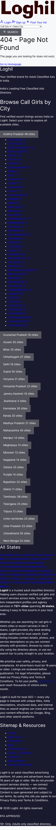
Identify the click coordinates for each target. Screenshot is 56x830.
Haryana (44, 558)
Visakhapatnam (19, 317)
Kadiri (13, 202)
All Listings (14, 741)
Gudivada (16, 179)
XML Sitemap (16, 760)
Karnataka (21, 566)
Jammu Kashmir (34, 562)
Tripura (41, 578)
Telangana (30, 578)
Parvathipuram (19, 258)
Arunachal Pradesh (33, 554)
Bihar (3, 558)
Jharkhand (7, 566)
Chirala (14, 159)
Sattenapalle (18, 281)
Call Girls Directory (19, 764)
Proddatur (16, 262)
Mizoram (6, 574)
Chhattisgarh (15, 558)
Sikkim (4, 578)
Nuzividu (15, 246)
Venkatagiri (17, 305)
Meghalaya (45, 570)
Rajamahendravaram (23, 270)
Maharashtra (19, 570)
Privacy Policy (16, 748)
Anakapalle (17, 139)
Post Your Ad (16, 737)
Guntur (14, 191)
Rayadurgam (18, 273)
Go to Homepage (10, 64)
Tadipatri (15, 293)
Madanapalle (18, 222)
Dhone (14, 171)
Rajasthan (50, 574)
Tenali (13, 297)
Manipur (33, 570)
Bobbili (14, 155)
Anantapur (16, 143)
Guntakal (15, 187)
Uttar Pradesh (22, 582)
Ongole (14, 250)
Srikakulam (17, 285)
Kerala (32, 566)
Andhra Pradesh (10, 554)
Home (11, 733)
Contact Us (15, 756)
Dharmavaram (19, 167)
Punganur (16, 266)
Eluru (13, 175)
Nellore (14, 242)
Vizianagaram (18, 321)
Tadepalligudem (20, 289)
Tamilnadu (16, 578)
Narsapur (15, 238)
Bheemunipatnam (21, 147)
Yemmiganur (17, 325)
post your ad (46, 681)
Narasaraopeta (19, 234)
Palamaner (17, 254)
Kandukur (16, 210)
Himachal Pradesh (12, 562)
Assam (50, 554)
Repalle (14, 277)
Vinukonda (16, 313)
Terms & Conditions (20, 752)
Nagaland (18, 574)
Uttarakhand (39, 582)
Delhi (27, 558)
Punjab (39, 574)
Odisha (29, 574)
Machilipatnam (19, 218)
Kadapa (14, 198)
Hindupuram (17, 194)
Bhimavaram (18, 151)
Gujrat (35, 558)
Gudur (14, 183)
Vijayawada (17, 309)
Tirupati (14, 301)
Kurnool (14, 214)
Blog (10, 745)
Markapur (16, 226)
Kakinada (15, 206)
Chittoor (15, 163)
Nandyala (16, 230)
